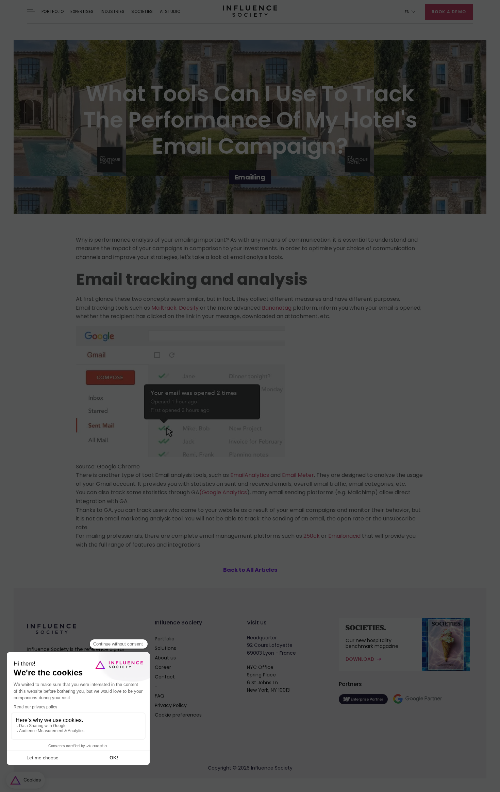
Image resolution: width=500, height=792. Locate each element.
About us (165, 657)
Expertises (82, 11)
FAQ (159, 695)
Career (163, 667)
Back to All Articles (250, 570)
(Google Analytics (223, 492)
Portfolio (52, 11)
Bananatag (276, 308)
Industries (113, 11)
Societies (142, 11)
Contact (165, 676)
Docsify (189, 308)
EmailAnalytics (249, 475)
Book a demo (449, 12)
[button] (410, 12)
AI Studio (170, 11)
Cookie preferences (178, 714)
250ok (311, 536)
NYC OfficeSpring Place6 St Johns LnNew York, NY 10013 (268, 678)
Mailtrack (164, 308)
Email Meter (298, 475)
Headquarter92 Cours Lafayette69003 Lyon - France (271, 645)
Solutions (165, 648)
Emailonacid (344, 536)
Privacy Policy (171, 705)
